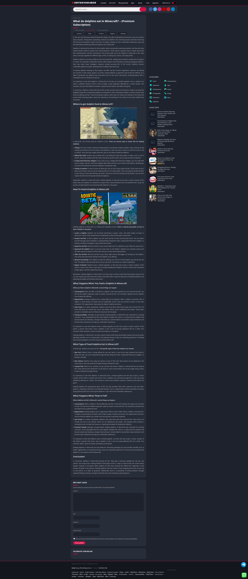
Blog (79, 18)
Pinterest (101, 33)
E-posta (75, 522)
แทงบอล (91, 574)
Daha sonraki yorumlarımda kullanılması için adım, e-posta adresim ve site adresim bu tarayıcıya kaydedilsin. (106, 539)
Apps (132, 3)
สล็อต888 (110, 574)
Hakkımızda (75, 572)
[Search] (143, 9)
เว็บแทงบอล (75, 574)
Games (140, 3)
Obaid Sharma (91, 30)
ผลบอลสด (81, 576)
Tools (147, 3)
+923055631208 (102, 568)
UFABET (127, 572)
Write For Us (166, 3)
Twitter (90, 33)
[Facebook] (151, 9)
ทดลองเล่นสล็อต (139, 574)
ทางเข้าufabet (123, 574)
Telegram (112, 33)
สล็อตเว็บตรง (133, 572)
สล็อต (80, 574)
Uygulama (155, 3)
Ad (74, 514)
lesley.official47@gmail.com (84, 568)
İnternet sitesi (77, 530)
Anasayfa (103, 3)
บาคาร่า (131, 574)
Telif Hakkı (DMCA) (100, 572)
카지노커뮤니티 (159, 572)
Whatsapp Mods (123, 3)
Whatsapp (123, 33)
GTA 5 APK (112, 3)
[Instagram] (159, 9)
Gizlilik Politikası (89, 572)
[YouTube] (164, 9)
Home (75, 18)
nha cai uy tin (159, 574)
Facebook (79, 33)
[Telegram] (173, 9)
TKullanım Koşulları (112, 572)
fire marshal (98, 574)
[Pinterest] (168, 9)
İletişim (82, 572)
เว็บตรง (121, 572)
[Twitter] (155, 9)
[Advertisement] (162, 44)
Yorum (75, 491)
